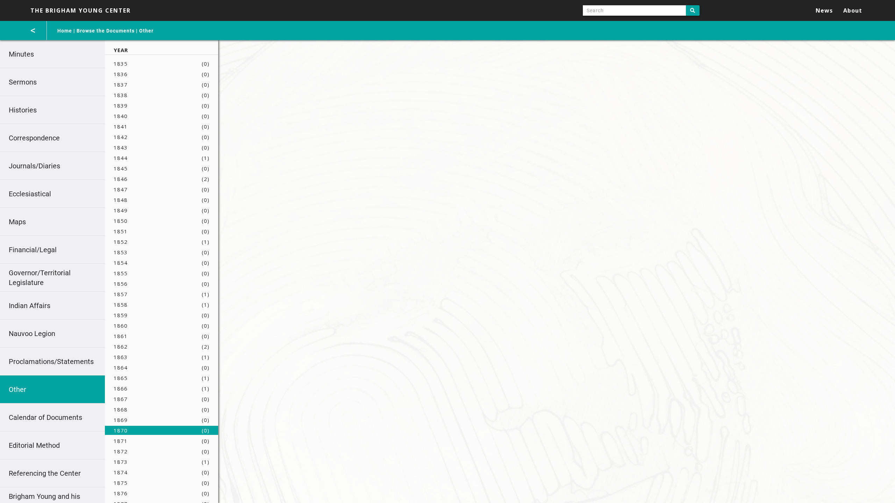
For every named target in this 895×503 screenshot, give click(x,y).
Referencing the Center (45, 473)
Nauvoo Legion (32, 333)
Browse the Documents (106, 31)
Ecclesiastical (30, 194)
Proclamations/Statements (51, 361)
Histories (23, 110)
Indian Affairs (29, 305)
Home (64, 31)
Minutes (21, 54)
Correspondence (34, 138)
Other (146, 31)
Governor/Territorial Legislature (40, 278)
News (824, 10)
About (852, 10)
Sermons (23, 82)
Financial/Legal (33, 250)
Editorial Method (34, 445)
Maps (17, 222)
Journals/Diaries (34, 166)
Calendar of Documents (45, 417)
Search (693, 10)
